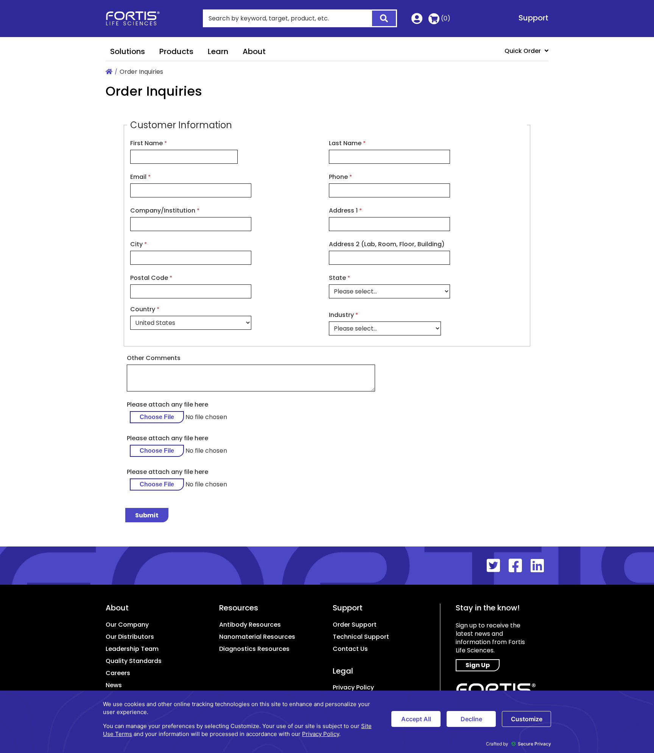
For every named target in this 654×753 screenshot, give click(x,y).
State (337, 277)
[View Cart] (433, 18)
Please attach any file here (167, 404)
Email (138, 176)
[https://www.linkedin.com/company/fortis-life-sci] (539, 565)
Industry (341, 315)
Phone (338, 176)
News (114, 685)
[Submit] (379, 19)
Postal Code (149, 277)
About (254, 51)
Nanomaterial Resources (257, 636)
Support (533, 17)
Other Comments (154, 358)
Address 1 (343, 210)
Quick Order (523, 50)
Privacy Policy (353, 687)
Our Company (127, 624)
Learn (218, 51)
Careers (118, 673)
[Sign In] (416, 20)
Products (176, 51)
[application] (327, 722)
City (136, 244)
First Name (146, 143)
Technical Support (361, 636)
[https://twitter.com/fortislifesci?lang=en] (498, 565)
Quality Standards (134, 661)
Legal (343, 671)
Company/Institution (162, 210)
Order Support (355, 624)
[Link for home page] (109, 71)
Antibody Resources (250, 624)
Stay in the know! (488, 608)
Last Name (345, 143)
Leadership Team (132, 648)
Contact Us (350, 648)
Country (142, 309)
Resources (238, 608)
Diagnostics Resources (254, 648)
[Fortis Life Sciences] (138, 18)
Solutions (127, 51)
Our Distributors (130, 636)
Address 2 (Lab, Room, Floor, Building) (387, 244)
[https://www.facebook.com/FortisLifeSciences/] (520, 565)
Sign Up (478, 665)
